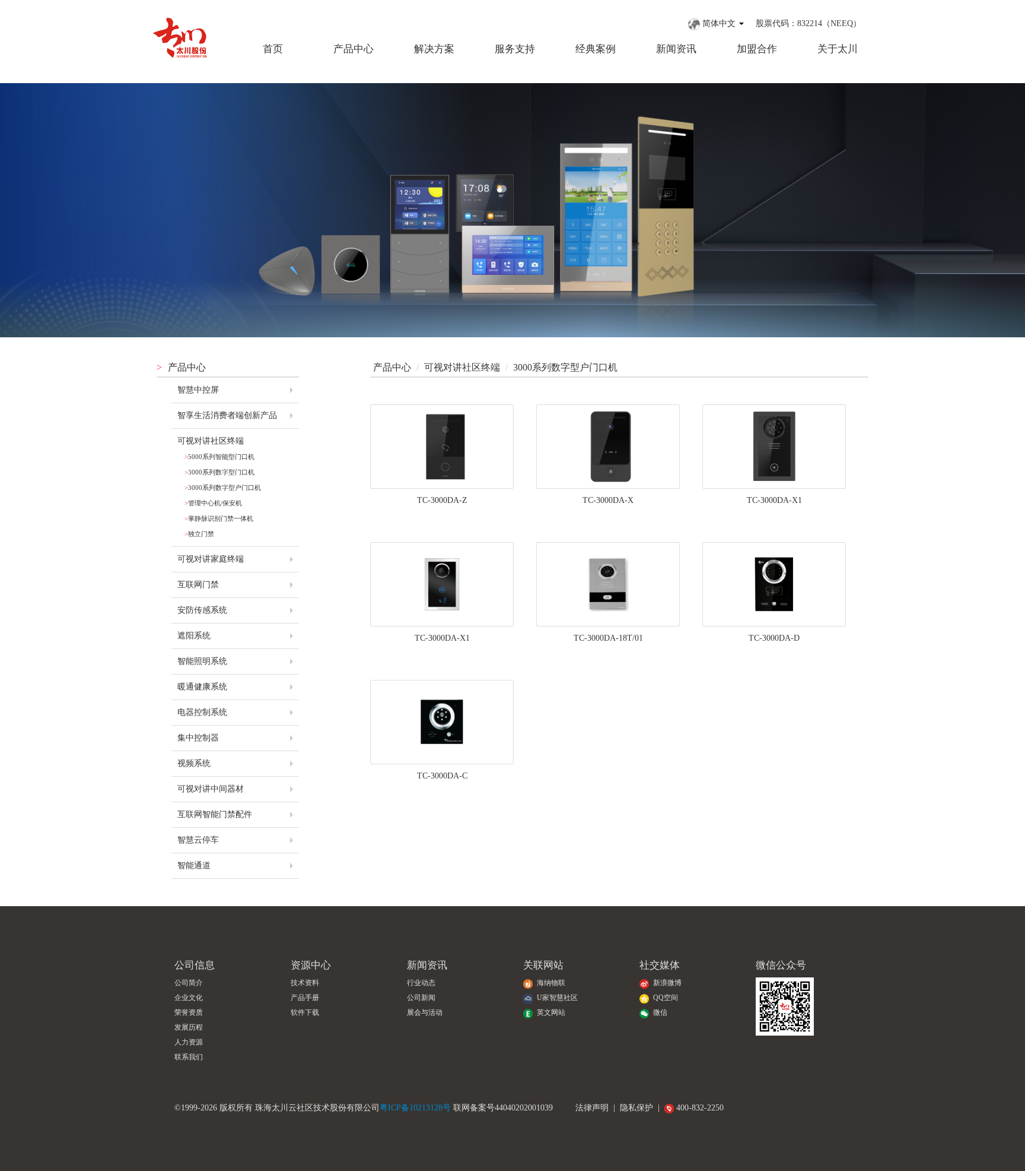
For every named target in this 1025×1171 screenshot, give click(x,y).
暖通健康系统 (202, 686)
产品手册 (305, 998)
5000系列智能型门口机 (219, 456)
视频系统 (194, 763)
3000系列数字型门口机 (219, 472)
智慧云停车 (198, 839)
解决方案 (434, 49)
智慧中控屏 (198, 389)
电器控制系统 (202, 712)
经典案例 (595, 49)
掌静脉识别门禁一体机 (218, 518)
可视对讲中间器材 (210, 788)
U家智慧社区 (556, 998)
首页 (273, 49)
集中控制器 (198, 737)
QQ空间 (664, 998)
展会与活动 (425, 1013)
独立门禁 (199, 533)
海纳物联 (550, 983)
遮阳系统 (194, 635)
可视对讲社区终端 (210, 440)
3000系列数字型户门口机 (222, 487)
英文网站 (550, 1013)
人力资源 (188, 1042)
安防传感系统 (202, 610)
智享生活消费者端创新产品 (227, 415)
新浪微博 (666, 983)
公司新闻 (421, 998)
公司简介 (188, 983)
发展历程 (188, 1027)
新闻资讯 (676, 49)
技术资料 (305, 983)
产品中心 (353, 49)
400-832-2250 (699, 1107)
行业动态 (421, 983)
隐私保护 (636, 1107)
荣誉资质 (188, 1013)
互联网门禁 (198, 584)
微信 (659, 1013)
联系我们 (188, 1057)
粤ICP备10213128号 (415, 1107)
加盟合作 (757, 49)
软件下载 (305, 1013)
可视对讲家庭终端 (210, 559)
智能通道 (194, 865)
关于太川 (837, 49)
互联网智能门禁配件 (214, 814)
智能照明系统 (202, 661)
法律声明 (592, 1107)
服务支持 (515, 49)
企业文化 (188, 998)
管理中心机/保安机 (213, 503)
